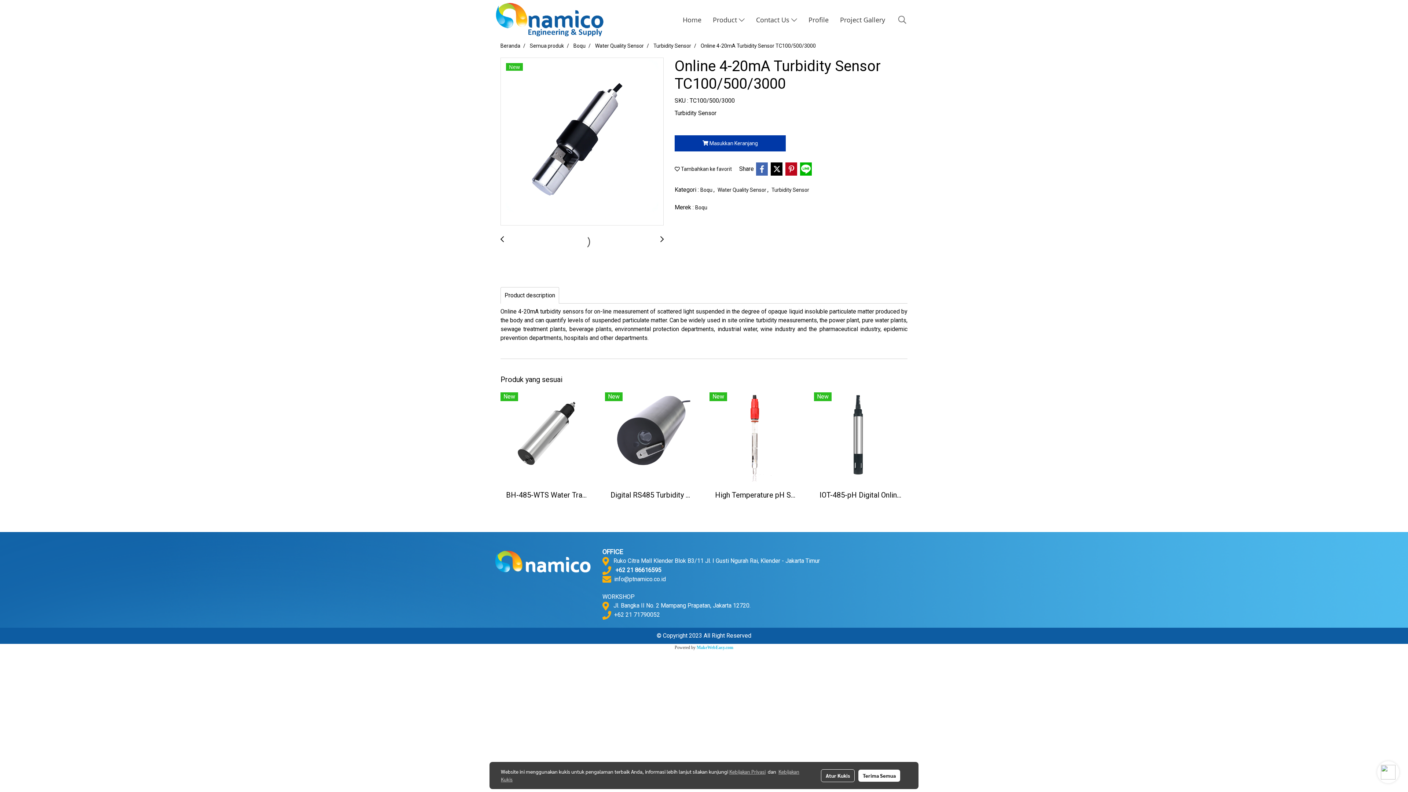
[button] (902, 20)
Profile (818, 19)
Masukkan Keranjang (733, 143)
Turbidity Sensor (790, 190)
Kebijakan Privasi (747, 771)
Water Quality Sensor (742, 190)
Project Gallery (862, 19)
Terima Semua (879, 775)
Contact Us (773, 19)
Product (726, 19)
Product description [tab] (530, 295)
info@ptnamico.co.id (640, 579)
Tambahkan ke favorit (706, 169)
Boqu (707, 190)
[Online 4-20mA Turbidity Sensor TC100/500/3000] (582, 142)
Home (692, 19)
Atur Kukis (838, 775)
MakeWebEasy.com (715, 647)
